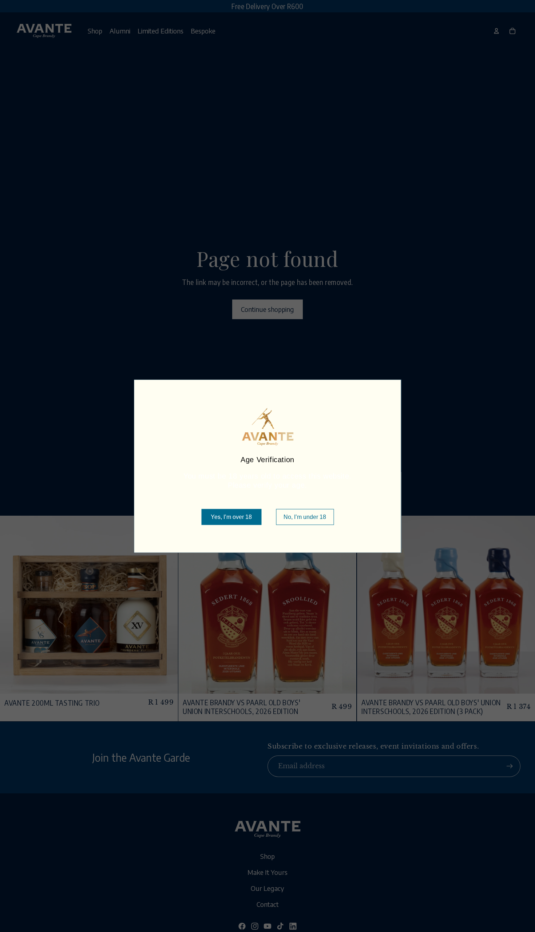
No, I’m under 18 (305, 516)
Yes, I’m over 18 (231, 516)
